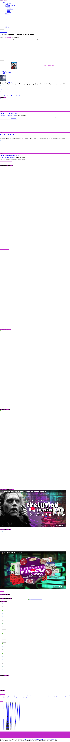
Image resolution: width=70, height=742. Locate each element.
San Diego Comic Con (29, 696)
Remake (18, 696)
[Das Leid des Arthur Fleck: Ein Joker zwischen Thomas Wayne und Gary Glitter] (4, 655)
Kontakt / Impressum (26, 739)
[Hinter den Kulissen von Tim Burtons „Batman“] (4, 605)
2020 (3, 708)
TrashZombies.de (2, 697)
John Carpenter (61, 695)
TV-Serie (6, 697)
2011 (3, 717)
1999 (3, 729)
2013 (3, 715)
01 (5, 703)
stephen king (43, 696)
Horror (53, 695)
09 (15, 704)
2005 (3, 723)
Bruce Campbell (19, 695)
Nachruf (7, 696)
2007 (3, 721)
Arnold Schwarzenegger (5, 695)
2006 (3, 722)
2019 (3, 709)
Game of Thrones (35, 695)
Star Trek (35, 696)
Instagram (4, 733)
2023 (3, 705)
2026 (3, 702)
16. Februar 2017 (3, 157)
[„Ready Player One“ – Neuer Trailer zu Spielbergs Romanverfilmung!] (4, 668)
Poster (16, 696)
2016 (3, 712)
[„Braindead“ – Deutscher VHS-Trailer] (8, 131)
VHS (13, 697)
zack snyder (20, 697)
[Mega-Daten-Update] (4, 638)
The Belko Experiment (6, 72)
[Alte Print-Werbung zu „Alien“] (4, 629)
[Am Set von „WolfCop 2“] (4, 645)
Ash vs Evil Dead (11, 695)
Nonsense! (9, 12)
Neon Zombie (11, 696)
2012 (3, 716)
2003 (3, 725)
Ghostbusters (45, 695)
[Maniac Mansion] (4, 652)
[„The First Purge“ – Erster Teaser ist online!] (8, 110)
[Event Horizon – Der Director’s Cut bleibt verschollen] (4, 658)
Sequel (33, 696)
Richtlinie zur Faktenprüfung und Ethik (49, 739)
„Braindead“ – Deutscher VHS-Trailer (7, 134)
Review (21, 696)
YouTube (3, 732)
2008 (3, 720)
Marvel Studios (2, 696)
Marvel (69, 695)
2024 (3, 704)
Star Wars (39, 696)
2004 (3, 724)
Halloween (49, 695)
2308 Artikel (10, 82)
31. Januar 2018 (3, 115)
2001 (3, 727)
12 (19, 704)
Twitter (3, 735)
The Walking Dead (61, 696)
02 (6, 703)
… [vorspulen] (13, 118)
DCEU (31, 695)
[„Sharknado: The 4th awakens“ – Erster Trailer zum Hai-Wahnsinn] (4, 632)
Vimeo (3, 734)
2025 (3, 703)
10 (16, 703)
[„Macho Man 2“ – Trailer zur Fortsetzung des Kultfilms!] (4, 635)
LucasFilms (65, 695)
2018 (3, 710)
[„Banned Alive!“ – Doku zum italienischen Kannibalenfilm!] (4, 612)
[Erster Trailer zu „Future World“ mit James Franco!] (4, 609)
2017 (3, 711)
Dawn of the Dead (28, 695)
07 (12, 702)
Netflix (14, 696)
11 (17, 704)
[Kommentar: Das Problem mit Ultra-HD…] (4, 672)
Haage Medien (8, 739)
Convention (23, 695)
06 (11, 702)
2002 (3, 726)
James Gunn (4, 71)
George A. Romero (40, 695)
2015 (3, 713)
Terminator (56, 696)
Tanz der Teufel (52, 696)
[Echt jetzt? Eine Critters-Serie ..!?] (4, 622)
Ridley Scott (24, 696)
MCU (5, 696)
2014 (3, 714)
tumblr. (3, 736)
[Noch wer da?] (4, 648)
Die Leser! (7, 27)
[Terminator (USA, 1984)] (4, 665)
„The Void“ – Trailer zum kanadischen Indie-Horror (10, 155)
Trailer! (14, 115)
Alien (0, 695)
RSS (2, 737)
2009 (3, 719)
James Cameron (57, 695)
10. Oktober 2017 (3, 136)
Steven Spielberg (47, 696)
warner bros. (16, 697)
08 (14, 702)
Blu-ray (15, 695)
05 (10, 703)
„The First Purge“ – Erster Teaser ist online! (8, 113)
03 (7, 702)
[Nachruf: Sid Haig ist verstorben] (4, 625)
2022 (3, 706)
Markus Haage (10, 115)
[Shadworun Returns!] (4, 642)
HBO (51, 695)
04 (8, 703)
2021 (3, 707)
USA (11, 697)
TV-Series (9, 697)
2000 (3, 728)
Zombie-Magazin (24, 697)
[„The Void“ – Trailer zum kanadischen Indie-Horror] (8, 152)
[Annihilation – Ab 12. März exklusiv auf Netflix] (4, 662)
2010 (3, 718)
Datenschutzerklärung (36, 739)
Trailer (3, 73)
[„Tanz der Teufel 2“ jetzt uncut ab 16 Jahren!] (4, 619)
